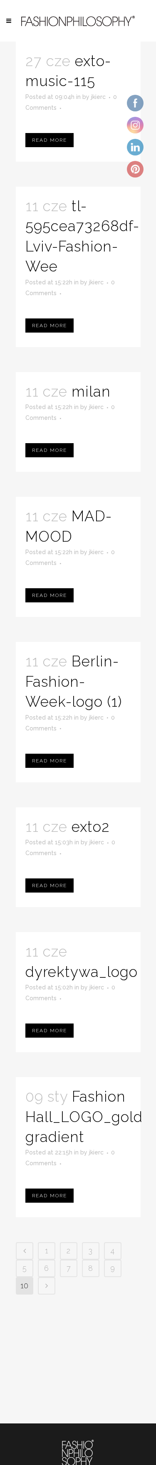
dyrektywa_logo (81, 971)
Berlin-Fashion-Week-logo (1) (73, 681)
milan (91, 391)
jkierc (98, 97)
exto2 (91, 826)
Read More (49, 140)
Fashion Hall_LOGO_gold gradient (84, 1116)
